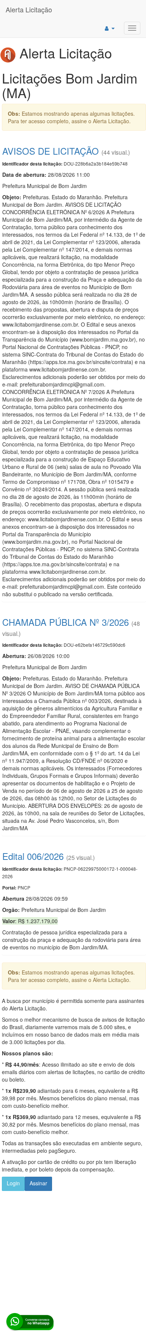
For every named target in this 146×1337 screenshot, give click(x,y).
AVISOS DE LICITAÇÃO (50, 150)
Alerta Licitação (29, 9)
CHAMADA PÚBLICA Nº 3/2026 (65, 621)
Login (13, 1183)
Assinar (38, 1183)
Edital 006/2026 (33, 855)
